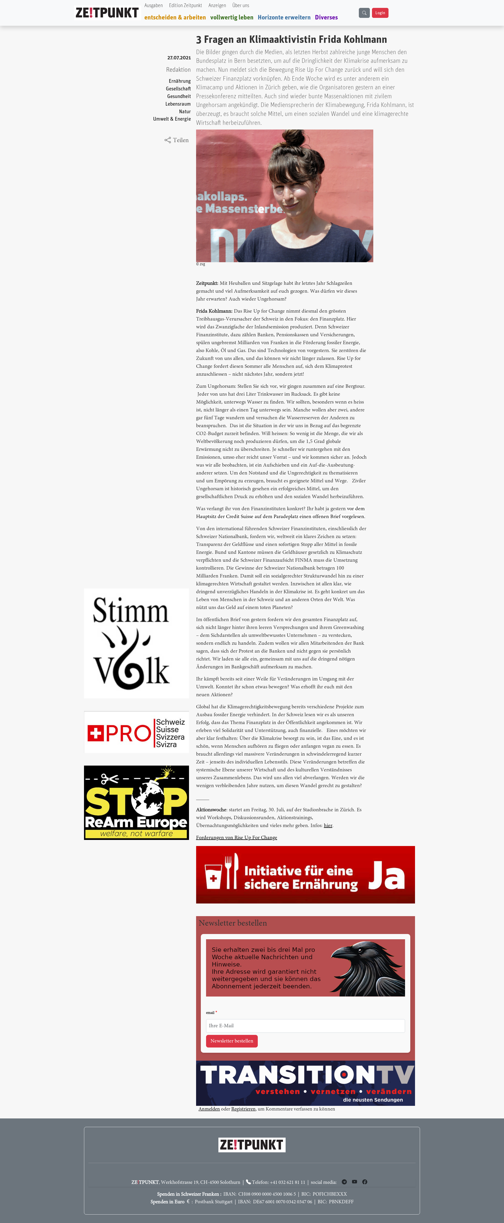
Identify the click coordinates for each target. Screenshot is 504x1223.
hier (328, 825)
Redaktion (178, 70)
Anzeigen (217, 5)
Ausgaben (153, 5)
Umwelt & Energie (172, 119)
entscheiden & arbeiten (175, 17)
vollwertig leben (232, 17)
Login (380, 13)
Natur (185, 111)
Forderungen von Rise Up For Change (236, 837)
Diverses (326, 17)
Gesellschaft (178, 88)
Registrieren (243, 1109)
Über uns (240, 5)
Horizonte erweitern (284, 17)
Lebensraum (178, 104)
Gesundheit (179, 96)
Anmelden (209, 1109)
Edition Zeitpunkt (185, 5)
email (210, 1013)
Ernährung (180, 81)
